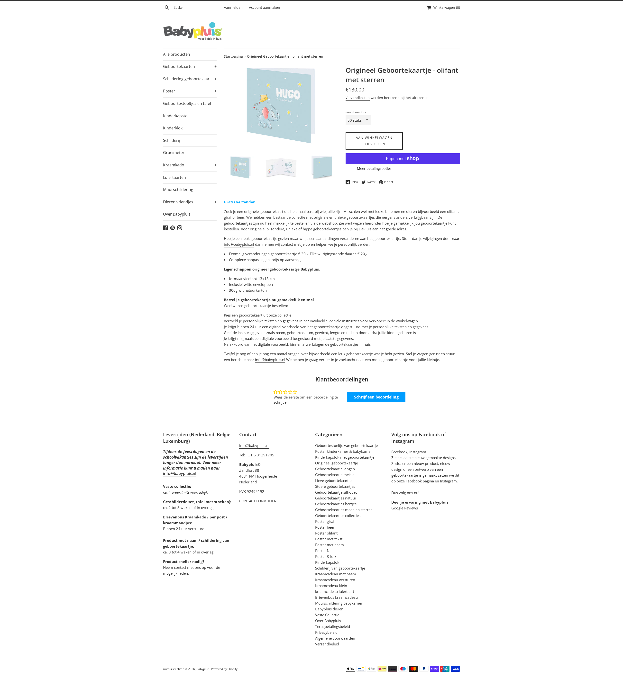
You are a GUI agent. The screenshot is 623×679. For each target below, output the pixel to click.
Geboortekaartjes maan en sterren (344, 509)
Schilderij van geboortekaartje (340, 568)
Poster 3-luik (325, 556)
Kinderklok (173, 128)
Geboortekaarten (190, 66)
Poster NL (323, 550)
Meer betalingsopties (374, 168)
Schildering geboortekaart (190, 78)
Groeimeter (173, 152)
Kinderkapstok (176, 115)
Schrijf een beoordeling (376, 397)
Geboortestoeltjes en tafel (187, 103)
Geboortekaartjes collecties (337, 515)
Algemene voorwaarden (335, 638)
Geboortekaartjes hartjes (336, 503)
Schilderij (171, 140)
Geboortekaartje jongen (335, 468)
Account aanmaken (264, 7)
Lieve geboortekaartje (333, 480)
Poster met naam (329, 544)
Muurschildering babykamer (338, 603)
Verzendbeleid (327, 644)
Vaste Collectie (327, 614)
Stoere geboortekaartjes (335, 486)
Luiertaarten (174, 177)
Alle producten (176, 54)
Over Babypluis (177, 214)
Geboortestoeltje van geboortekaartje (346, 445)
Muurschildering (178, 189)
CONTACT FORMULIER (257, 500)
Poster (190, 91)
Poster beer (324, 527)
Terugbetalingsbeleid (332, 626)
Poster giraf (324, 521)
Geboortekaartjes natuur (335, 498)
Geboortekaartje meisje (334, 474)
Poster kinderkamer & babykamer (343, 451)
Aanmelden (233, 7)
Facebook (399, 451)
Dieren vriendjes (190, 202)
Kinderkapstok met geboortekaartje (344, 457)
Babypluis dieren (329, 609)
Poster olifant (326, 533)
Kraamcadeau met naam (335, 573)
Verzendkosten (358, 97)
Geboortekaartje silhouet (336, 492)
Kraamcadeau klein (331, 585)
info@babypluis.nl (239, 244)
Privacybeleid (326, 632)
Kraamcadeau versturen (335, 579)
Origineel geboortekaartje (336, 463)
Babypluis (203, 669)
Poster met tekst (328, 538)
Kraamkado (190, 165)
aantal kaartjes (356, 112)
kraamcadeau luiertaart (334, 591)
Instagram (417, 451)
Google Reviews (404, 508)
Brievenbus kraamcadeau (336, 597)
